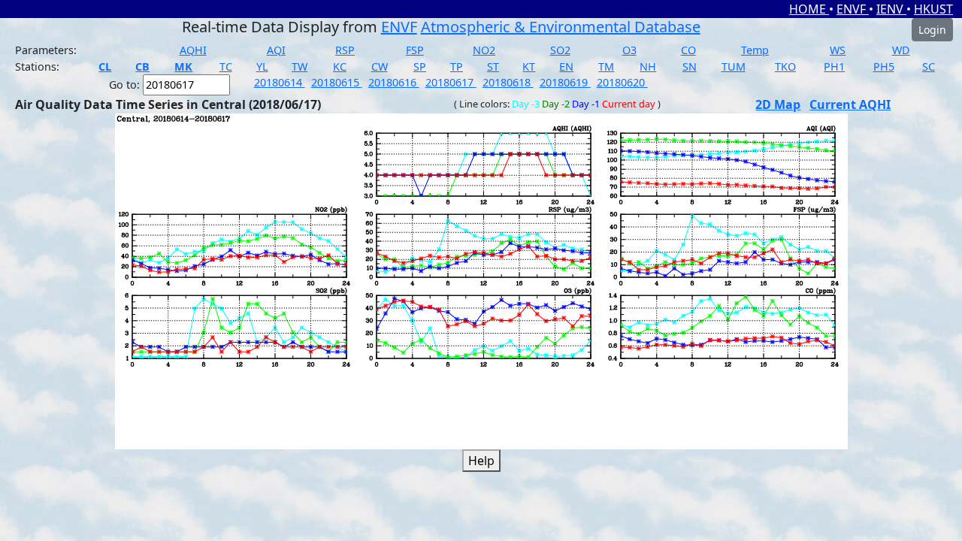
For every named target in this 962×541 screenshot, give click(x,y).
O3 (629, 50)
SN (689, 66)
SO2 (560, 50)
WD (901, 50)
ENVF (852, 9)
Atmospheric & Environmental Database (560, 27)
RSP (345, 50)
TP (456, 66)
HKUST (933, 9)
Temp (755, 50)
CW (379, 66)
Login (932, 30)
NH (648, 66)
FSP (415, 50)
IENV (891, 9)
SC (928, 66)
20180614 (279, 82)
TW (299, 66)
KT (528, 66)
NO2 (484, 50)
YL (262, 66)
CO (688, 50)
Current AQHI (850, 104)
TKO (785, 66)
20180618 (508, 82)
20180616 (393, 82)
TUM (734, 66)
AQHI (193, 50)
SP (419, 66)
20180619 (565, 82)
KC (339, 66)
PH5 (883, 66)
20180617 (450, 82)
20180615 (336, 82)
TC (225, 66)
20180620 (622, 82)
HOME (809, 9)
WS (838, 50)
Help (481, 460)
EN (566, 66)
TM (606, 66)
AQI (276, 50)
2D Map (777, 104)
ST (493, 66)
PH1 (834, 66)
